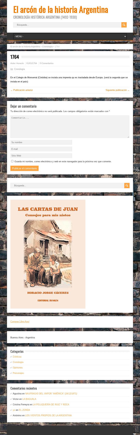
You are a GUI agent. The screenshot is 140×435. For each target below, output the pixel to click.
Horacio (20, 63)
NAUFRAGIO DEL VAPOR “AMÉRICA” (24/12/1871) (51, 393)
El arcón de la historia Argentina (60, 9)
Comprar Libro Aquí (19, 321)
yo (14, 410)
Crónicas (17, 356)
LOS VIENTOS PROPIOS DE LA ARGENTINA (48, 415)
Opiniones (18, 367)
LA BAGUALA (29, 399)
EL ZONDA (24, 410)
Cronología (19, 69)
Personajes (18, 373)
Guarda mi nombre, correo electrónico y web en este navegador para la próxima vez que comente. (63, 161)
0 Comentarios (46, 63)
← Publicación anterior (21, 90)
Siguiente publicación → (118, 90)
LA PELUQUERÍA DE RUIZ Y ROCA (51, 404)
